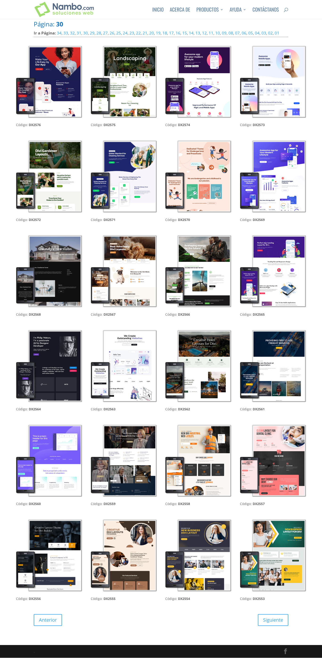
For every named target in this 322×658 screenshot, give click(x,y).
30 (85, 33)
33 (65, 33)
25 (118, 33)
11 (211, 33)
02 (270, 33)
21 (145, 33)
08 (230, 33)
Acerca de (180, 10)
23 (131, 33)
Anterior (48, 620)
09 (224, 33)
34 (59, 33)
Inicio (158, 10)
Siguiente (273, 620)
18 (164, 33)
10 (217, 33)
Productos (207, 10)
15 (184, 33)
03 (263, 33)
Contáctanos (265, 10)
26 (112, 33)
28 (98, 33)
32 (72, 33)
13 (197, 33)
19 (158, 33)
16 (178, 33)
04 (257, 33)
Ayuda (236, 10)
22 (138, 33)
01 (277, 33)
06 (244, 33)
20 (151, 33)
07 (237, 33)
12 (204, 33)
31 (79, 33)
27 (105, 33)
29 (92, 33)
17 (171, 33)
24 (125, 33)
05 (250, 33)
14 (191, 33)
